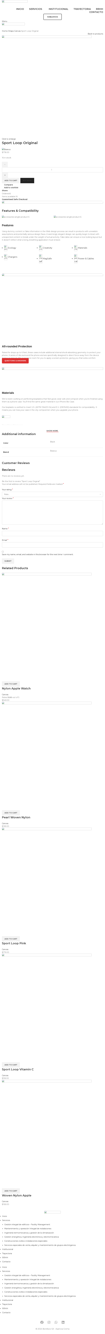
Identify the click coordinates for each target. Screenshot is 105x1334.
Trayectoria (7, 1253)
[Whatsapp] (56, 1322)
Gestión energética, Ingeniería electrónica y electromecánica (31, 1237)
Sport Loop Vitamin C (18, 1069)
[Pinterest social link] (15, 190)
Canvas (17, 31)
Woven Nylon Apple (16, 1195)
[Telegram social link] (21, 190)
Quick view (12, 678)
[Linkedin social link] (18, 190)
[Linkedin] (63, 1322)
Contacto (6, 1261)
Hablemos (52, 17)
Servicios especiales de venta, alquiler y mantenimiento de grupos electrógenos (40, 1245)
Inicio (4, 1216)
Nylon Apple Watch (16, 688)
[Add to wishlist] (19, 678)
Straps (11, 31)
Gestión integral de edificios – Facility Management (27, 1224)
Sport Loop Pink (14, 943)
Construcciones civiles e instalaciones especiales (25, 1241)
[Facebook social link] (9, 190)
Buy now (27, 180)
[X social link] (12, 190)
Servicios (6, 1220)
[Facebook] (42, 1322)
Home (5, 31)
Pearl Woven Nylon (16, 817)
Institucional (7, 1249)
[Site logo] (15, 4)
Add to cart (10, 180)
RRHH (5, 1257)
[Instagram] (49, 1322)
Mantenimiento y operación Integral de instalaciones (27, 1228)
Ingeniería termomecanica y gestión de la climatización (29, 1233)
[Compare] (5, 678)
